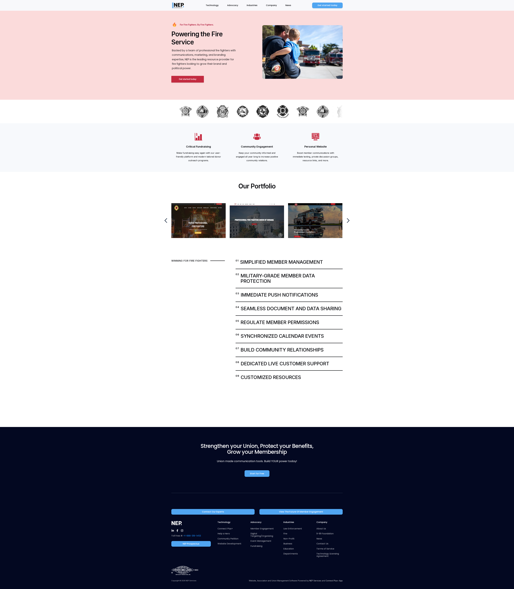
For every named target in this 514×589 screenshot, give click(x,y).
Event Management (260, 541)
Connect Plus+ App (334, 580)
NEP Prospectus (191, 543)
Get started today (327, 5)
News (288, 5)
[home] (178, 5)
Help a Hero (224, 533)
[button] (214, 5)
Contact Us (322, 543)
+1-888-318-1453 (192, 535)
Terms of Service (325, 549)
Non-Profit (288, 539)
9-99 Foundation (325, 533)
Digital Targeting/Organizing (261, 534)
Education (288, 549)
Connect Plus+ (225, 528)
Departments (290, 554)
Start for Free (257, 473)
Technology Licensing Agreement (327, 555)
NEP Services (315, 580)
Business (287, 543)
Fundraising (256, 546)
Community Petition (228, 539)
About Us (321, 528)
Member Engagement (262, 528)
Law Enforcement (292, 528)
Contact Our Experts (213, 511)
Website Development (229, 543)
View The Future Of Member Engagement (301, 511)
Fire (285, 533)
